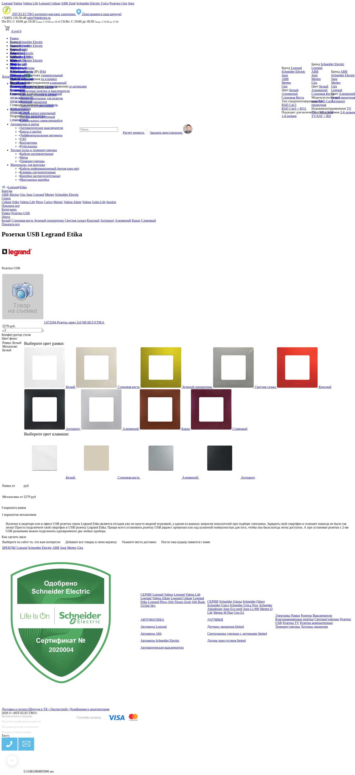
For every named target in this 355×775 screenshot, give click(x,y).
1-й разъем (289, 116)
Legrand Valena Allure (155, 598)
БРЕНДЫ (9, 547)
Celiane (7, 202)
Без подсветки (35, 116)
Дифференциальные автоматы (41, 135)
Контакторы (28, 142)
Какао (136, 220)
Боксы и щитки (30, 131)
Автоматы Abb (151, 633)
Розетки (306, 615)
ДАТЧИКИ (215, 619)
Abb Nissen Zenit (179, 602)
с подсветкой (19, 119)
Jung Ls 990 (251, 609)
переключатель (20, 108)
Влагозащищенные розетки (294, 619)
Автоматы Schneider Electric (160, 640)
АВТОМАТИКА (152, 619)
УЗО (23, 139)
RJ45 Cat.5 (289, 105)
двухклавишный (21, 97)
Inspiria (111, 202)
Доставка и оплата (15, 709)
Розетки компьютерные (316, 623)
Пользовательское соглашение (20, 726)
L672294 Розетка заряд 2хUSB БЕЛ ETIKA (74, 322)
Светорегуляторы (327, 619)
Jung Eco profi (232, 609)
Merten (14, 79)
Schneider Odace (254, 601)
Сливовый (148, 220)
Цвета (6, 217)
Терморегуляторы (32, 161)
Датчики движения (314, 626)
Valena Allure (72, 202)
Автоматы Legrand (154, 626)
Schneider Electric (31, 42)
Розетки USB (20, 213)
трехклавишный (21, 101)
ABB (13, 71)
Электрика (282, 615)
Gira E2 (239, 612)
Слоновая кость (22, 220)
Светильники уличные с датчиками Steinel (237, 633)
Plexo (39, 202)
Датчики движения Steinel (225, 626)
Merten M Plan (223, 612)
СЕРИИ (146, 594)
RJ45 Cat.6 (325, 101)
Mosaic (58, 202)
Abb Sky (150, 605)
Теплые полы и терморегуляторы (33, 150)
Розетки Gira (118, 3)
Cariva (48, 202)
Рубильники (28, 146)
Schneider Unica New (244, 605)
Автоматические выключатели (41, 128)
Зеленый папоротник (49, 220)
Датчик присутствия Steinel (226, 640)
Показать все (11, 205)
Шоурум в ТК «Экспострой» (48, 709)
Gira (13, 75)
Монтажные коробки (34, 179)
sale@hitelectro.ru (39, 18)
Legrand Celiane (49, 3)
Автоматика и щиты (24, 124)
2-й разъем (347, 112)
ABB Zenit (68, 3)
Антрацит (17, 90)
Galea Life (99, 202)
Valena (86, 202)
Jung (131, 3)
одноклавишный (50, 94)
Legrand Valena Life (187, 594)
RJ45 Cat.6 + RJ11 (294, 108)
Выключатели (322, 615)
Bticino (14, 194)
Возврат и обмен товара (16, 732)
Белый (22, 82)
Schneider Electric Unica (92, 3)
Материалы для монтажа (27, 165)
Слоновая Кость (293, 97)
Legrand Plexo (157, 602)
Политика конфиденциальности (21, 721)
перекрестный (20, 112)
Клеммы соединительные (38, 172)
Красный (93, 220)
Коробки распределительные (40, 176)
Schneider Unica (218, 605)
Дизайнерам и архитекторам (89, 709)
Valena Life (30, 3)
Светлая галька (75, 220)
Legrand (15, 68)
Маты (24, 157)
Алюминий (18, 86)
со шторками (78, 86)
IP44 (43, 71)
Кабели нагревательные (36, 153)
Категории (9, 209)
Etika (23, 187)
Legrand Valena (12, 3)
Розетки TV (291, 623)
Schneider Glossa (230, 601)
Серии (6, 198)
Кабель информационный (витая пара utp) (49, 168)
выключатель (48, 105)
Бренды (7, 191)
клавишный (58, 82)
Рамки (14, 38)
